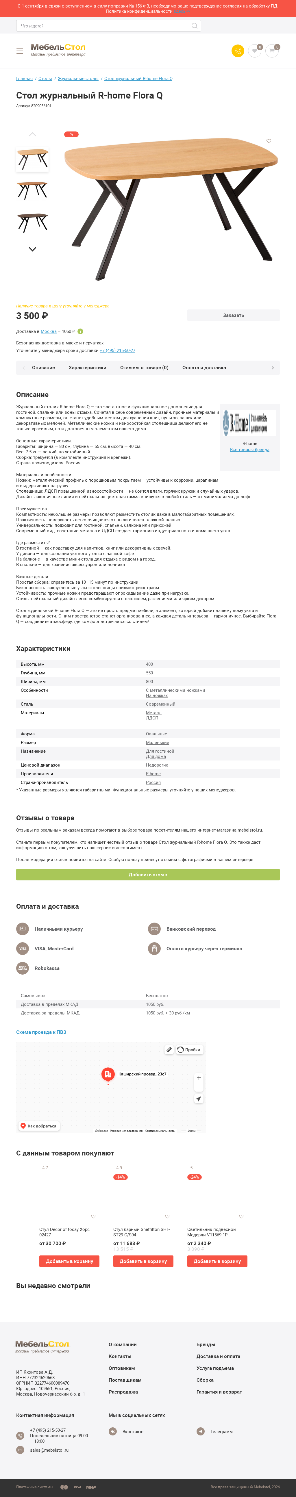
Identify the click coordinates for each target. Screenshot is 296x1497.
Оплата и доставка (204, 367)
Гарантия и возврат (219, 1391)
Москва (49, 331)
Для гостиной (160, 751)
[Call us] (238, 50)
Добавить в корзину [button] (69, 1261)
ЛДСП (152, 718)
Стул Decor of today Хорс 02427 (64, 1232)
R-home (153, 773)
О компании (123, 1344)
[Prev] (23, 368)
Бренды (206, 1344)
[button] (32, 134)
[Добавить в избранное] (268, 141)
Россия (153, 782)
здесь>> (182, 11)
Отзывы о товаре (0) (144, 367)
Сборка (205, 1380)
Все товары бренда (249, 449)
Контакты (120, 1356)
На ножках (157, 695)
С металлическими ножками (175, 690)
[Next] (272, 368)
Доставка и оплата (218, 1356)
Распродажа (123, 1391)
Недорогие (157, 765)
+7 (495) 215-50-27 (117, 350)
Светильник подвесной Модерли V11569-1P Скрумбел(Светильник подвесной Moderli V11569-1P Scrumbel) (217, 1232)
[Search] (195, 25)
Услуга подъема (215, 1368)
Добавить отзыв (148, 874)
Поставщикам (125, 1380)
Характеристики (87, 367)
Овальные (156, 734)
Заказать (233, 315)
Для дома (156, 756)
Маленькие (157, 742)
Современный (160, 704)
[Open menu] (19, 50)
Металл (154, 712)
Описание (43, 367)
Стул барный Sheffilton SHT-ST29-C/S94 (141, 1232)
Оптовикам (122, 1368)
